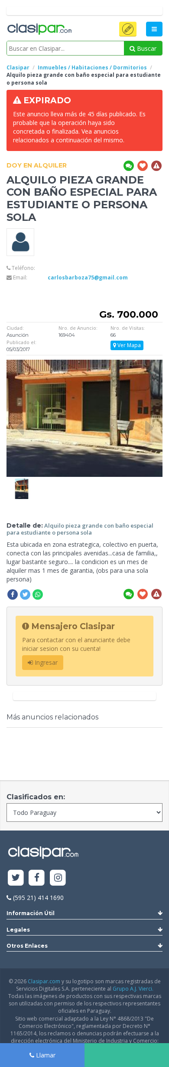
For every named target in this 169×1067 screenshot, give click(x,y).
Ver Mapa (128, 345)
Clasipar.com (44, 981)
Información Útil (30, 913)
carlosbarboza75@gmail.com (88, 277)
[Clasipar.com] (39, 29)
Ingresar (45, 662)
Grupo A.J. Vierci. (133, 988)
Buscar (145, 48)
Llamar (44, 1055)
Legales (18, 929)
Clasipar (17, 67)
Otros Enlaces (27, 945)
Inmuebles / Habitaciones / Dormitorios (92, 67)
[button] (127, 29)
